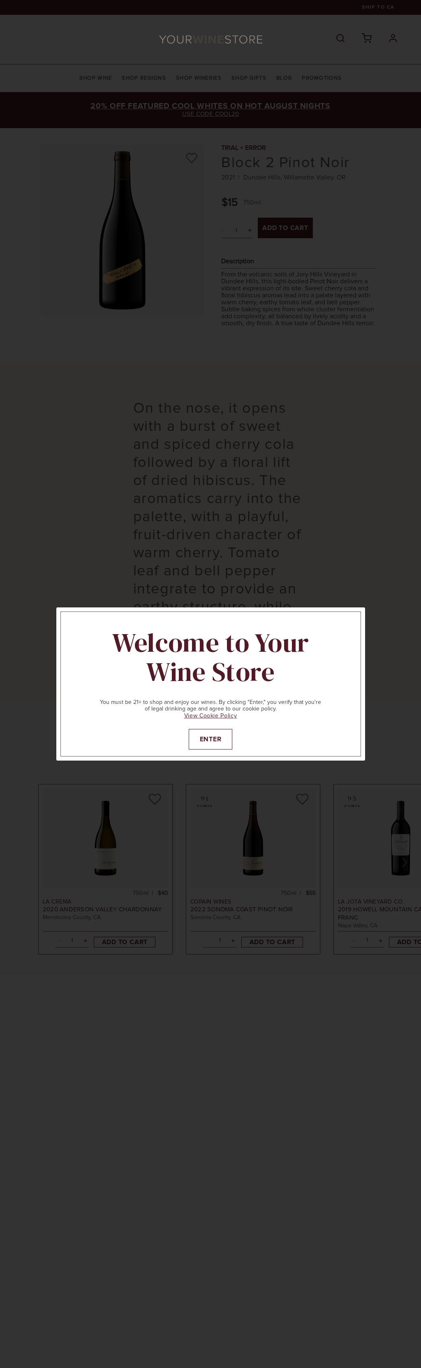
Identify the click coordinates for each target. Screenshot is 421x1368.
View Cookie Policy (210, 716)
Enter (211, 739)
